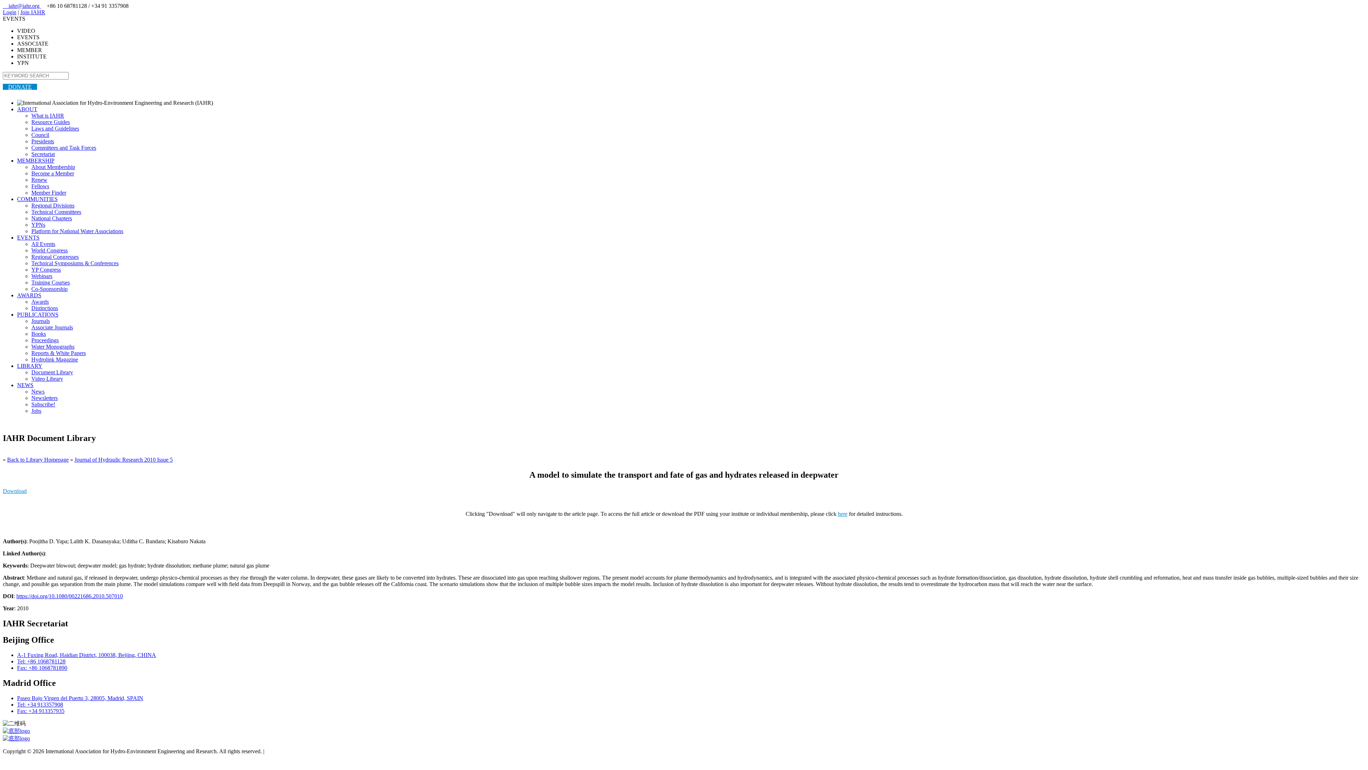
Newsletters (44, 398)
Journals (40, 321)
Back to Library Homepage (38, 460)
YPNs (38, 225)
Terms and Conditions (290, 751)
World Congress (49, 250)
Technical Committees (56, 212)
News (38, 392)
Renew (39, 180)
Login (9, 12)
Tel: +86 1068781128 (41, 661)
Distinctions (44, 308)
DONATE (20, 87)
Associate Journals (52, 327)
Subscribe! (43, 404)
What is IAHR (47, 116)
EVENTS (28, 238)
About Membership (53, 167)
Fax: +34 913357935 (40, 711)
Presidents (42, 141)
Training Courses (50, 282)
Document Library (52, 372)
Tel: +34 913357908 (40, 705)
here (843, 514)
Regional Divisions (52, 205)
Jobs (36, 411)
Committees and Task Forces (63, 148)
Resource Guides (50, 122)
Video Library (47, 379)
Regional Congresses (55, 257)
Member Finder (48, 193)
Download (15, 491)
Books (38, 334)
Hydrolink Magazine (54, 359)
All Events (43, 244)
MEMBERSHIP (36, 161)
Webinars (41, 276)
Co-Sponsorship (49, 289)
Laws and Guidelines (55, 128)
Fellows (40, 186)
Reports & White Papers (58, 353)
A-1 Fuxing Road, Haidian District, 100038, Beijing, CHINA (86, 655)
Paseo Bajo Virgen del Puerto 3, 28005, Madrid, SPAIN (80, 698)
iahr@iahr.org (22, 6)
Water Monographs (52, 347)
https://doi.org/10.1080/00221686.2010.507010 (69, 596)
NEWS (25, 385)
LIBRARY (29, 366)
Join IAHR (32, 12)
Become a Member (52, 173)
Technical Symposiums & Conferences (75, 263)
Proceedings (45, 340)
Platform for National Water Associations (77, 231)
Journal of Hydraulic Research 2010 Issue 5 (123, 460)
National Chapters (51, 218)
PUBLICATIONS (37, 315)
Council (40, 135)
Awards (40, 302)
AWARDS (29, 295)
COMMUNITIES (37, 199)
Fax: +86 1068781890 (42, 668)
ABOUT (27, 109)
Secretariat (43, 154)
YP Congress (46, 270)
